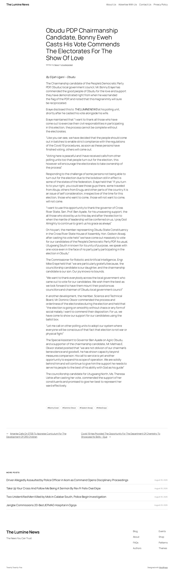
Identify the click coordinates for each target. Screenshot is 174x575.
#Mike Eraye (101, 408)
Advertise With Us (127, 4)
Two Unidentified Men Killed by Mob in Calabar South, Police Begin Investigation (56, 496)
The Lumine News (17, 4)
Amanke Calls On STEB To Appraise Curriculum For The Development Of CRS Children (36, 435)
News (56, 65)
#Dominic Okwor (69, 408)
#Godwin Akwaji (86, 408)
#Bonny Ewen (53, 408)
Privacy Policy (161, 4)
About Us (111, 4)
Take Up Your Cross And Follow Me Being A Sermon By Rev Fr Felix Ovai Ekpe (53, 488)
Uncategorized (67, 65)
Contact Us (145, 4)
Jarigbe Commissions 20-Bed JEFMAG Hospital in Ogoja (41, 505)
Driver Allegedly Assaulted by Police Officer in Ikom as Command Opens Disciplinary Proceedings (67, 480)
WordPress (163, 567)
